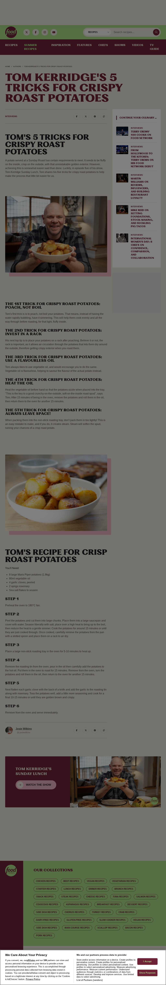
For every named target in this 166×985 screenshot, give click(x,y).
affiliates (31, 960)
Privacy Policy (33, 979)
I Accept (147, 961)
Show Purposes (147, 973)
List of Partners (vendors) (89, 980)
